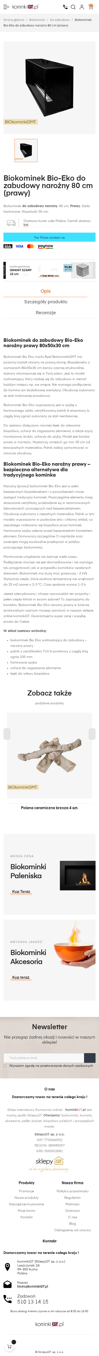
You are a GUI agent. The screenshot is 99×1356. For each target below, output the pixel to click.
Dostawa (72, 1210)
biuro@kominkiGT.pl (32, 1286)
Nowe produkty (27, 1197)
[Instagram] (49, 1344)
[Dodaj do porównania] (52, 800)
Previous (6, 734)
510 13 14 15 (32, 1302)
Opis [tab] (46, 291)
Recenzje (46, 313)
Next (92, 734)
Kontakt (26, 1217)
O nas (72, 1217)
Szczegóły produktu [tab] (45, 302)
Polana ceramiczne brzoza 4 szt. (49, 808)
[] (9, 1346)
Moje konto (26, 1210)
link (26, 225)
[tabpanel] (49, 766)
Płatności (72, 1204)
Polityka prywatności (73, 1191)
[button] (21, 892)
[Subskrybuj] (90, 1058)
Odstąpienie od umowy (72, 1230)
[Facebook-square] (41, 1344)
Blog (72, 1223)
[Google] (58, 1344)
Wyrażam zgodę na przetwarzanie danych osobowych (50, 1065)
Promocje (26, 1191)
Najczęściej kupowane (26, 1204)
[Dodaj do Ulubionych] (45, 800)
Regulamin (72, 1197)
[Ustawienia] (82, 7)
